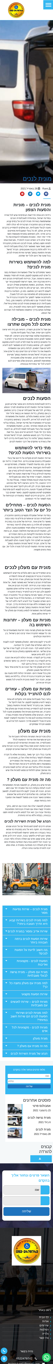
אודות (45, 1321)
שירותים (44, 1325)
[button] (26, 910)
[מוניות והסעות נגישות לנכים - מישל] (16, 10)
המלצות (44, 1329)
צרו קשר (44, 1337)
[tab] (26, 911)
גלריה (45, 1333)
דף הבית (44, 1317)
